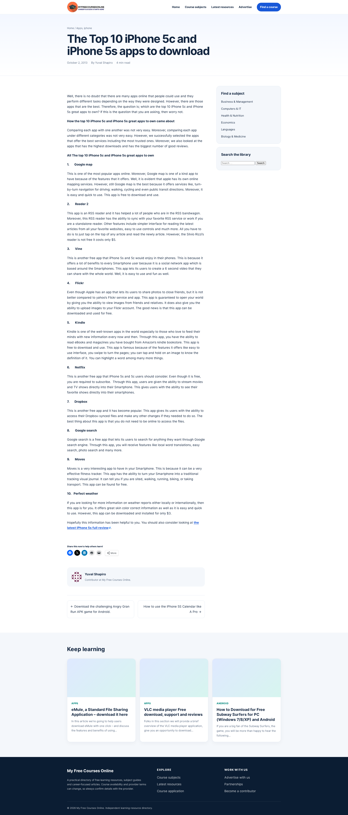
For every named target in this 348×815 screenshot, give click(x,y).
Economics (228, 122)
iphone (88, 28)
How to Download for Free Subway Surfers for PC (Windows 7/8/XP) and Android (246, 714)
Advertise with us (237, 777)
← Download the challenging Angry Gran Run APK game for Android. (100, 609)
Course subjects (195, 7)
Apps (79, 28)
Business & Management (237, 101)
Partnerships (233, 784)
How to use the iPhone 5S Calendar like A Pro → (172, 609)
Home (176, 7)
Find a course (269, 7)
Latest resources (222, 7)
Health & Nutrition (232, 115)
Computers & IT (231, 108)
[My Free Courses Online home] (88, 7)
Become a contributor (240, 791)
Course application (170, 791)
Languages (228, 129)
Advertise (245, 7)
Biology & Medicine (233, 136)
